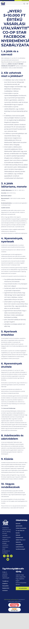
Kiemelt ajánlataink (19, 525)
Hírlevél (18, 535)
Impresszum (21, 599)
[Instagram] (7, 556)
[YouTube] (7, 559)
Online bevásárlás (21, 528)
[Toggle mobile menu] (27, 4)
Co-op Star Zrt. (20, 530)
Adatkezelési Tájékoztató (14, 601)
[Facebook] (4, 556)
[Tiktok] (11, 556)
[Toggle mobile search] (24, 4)
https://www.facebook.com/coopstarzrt (11, 62)
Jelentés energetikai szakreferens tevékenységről (20, 545)
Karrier (18, 533)
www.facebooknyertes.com (20, 258)
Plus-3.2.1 (21, 540)
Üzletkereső (19, 537)
